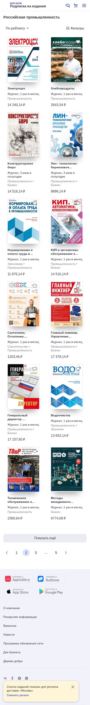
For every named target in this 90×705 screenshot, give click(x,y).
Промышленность (20, 98)
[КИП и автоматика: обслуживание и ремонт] (67, 221)
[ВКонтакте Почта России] (5, 678)
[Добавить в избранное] (35, 41)
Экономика (15, 264)
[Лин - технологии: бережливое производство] (67, 134)
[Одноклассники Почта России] (12, 678)
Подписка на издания (28, 6)
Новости (9, 634)
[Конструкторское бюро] (23, 134)
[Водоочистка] (67, 386)
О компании (11, 608)
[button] (67, 5)
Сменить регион (18, 695)
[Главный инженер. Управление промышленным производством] (67, 304)
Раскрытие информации (20, 617)
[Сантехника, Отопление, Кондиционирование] (23, 304)
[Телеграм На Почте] (19, 678)
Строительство (18, 346)
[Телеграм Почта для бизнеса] (26, 678)
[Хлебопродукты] (67, 59)
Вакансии (9, 625)
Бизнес (12, 185)
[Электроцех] (23, 59)
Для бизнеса (12, 652)
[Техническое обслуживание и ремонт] (23, 469)
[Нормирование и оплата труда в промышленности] (23, 221)
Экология (57, 429)
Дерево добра (13, 661)
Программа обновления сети (23, 643)
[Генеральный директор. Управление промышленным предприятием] (23, 386)
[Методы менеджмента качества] (67, 469)
